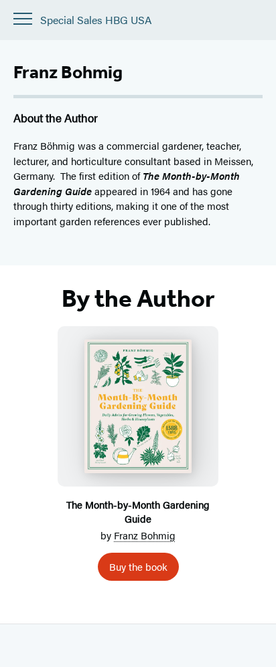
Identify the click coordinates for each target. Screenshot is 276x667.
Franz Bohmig (145, 535)
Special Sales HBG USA (96, 20)
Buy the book (138, 566)
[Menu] (22, 19)
